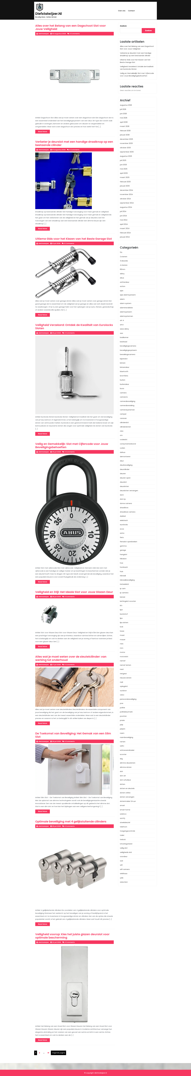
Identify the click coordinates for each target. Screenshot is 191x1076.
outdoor (123, 690)
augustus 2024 (126, 207)
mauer (122, 639)
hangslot (123, 554)
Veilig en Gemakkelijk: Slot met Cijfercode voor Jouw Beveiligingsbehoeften (137, 74)
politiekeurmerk (126, 712)
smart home (125, 810)
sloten (122, 784)
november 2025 (126, 143)
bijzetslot (124, 359)
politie (122, 707)
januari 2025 (125, 186)
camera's (124, 397)
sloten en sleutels (127, 788)
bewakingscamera (127, 354)
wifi (121, 865)
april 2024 (124, 224)
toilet (122, 835)
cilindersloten (125, 427)
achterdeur (124, 282)
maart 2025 (124, 177)
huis (121, 571)
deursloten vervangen (129, 490)
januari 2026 (125, 135)
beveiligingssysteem (128, 350)
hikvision (123, 558)
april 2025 (124, 173)
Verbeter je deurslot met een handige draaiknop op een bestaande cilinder (135, 54)
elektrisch (124, 520)
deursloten (124, 486)
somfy (122, 818)
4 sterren (123, 265)
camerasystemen (127, 410)
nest (122, 669)
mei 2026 (123, 118)
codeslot (123, 439)
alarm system (125, 303)
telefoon (123, 827)
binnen (122, 363)
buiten (122, 380)
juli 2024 (123, 211)
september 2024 (127, 203)
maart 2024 (124, 228)
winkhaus (123, 873)
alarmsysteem (126, 312)
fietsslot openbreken (128, 541)
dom (122, 495)
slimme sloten (126, 767)
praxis (122, 720)
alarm (122, 299)
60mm (122, 269)
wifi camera (125, 869)
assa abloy (124, 329)
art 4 (122, 320)
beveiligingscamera (128, 346)
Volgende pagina (58, 1053)
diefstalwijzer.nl (48, 13)
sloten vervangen (127, 797)
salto (122, 746)
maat (122, 635)
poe (121, 703)
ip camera (124, 592)
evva (122, 529)
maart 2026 (124, 126)
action (122, 286)
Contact (131, 11)
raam (122, 733)
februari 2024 (125, 233)
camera (123, 393)
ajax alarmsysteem (128, 295)
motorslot (124, 656)
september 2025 (127, 152)
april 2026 (124, 122)
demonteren (125, 456)
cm (121, 435)
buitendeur (124, 384)
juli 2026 (123, 109)
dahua (122, 452)
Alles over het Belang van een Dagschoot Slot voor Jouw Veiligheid (137, 47)
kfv (121, 605)
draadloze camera (127, 512)
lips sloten (124, 622)
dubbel (123, 516)
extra (122, 533)
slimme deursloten (127, 763)
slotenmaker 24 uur (128, 801)
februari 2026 (125, 130)
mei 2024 (123, 220)
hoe (121, 563)
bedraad (123, 342)
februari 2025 (125, 181)
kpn (121, 610)
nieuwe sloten (125, 678)
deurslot (123, 482)
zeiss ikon (124, 882)
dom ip (123, 499)
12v (121, 252)
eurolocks (124, 524)
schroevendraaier (127, 750)
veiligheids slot (126, 852)
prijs (121, 724)
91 (48, 1053)
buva (122, 388)
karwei (122, 597)
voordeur (123, 856)
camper (123, 414)
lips (121, 618)
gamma (123, 546)
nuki (121, 682)
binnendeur (124, 367)
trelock (123, 839)
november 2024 (126, 194)
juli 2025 (123, 160)
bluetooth (124, 371)
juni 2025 (123, 164)
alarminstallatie (126, 307)
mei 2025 (123, 169)
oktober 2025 (125, 147)
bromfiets (124, 376)
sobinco (123, 814)
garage (123, 550)
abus (122, 278)
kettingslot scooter (128, 601)
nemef (122, 661)
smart (122, 805)
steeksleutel (125, 822)
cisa (121, 431)
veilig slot (124, 848)
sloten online (125, 793)
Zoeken (123, 26)
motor (122, 652)
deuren (123, 473)
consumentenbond (128, 444)
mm (121, 648)
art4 (121, 324)
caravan (123, 418)
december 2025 (126, 139)
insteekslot (124, 584)
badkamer (124, 337)
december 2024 (126, 190)
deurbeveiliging (126, 465)
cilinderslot (124, 422)
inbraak (123, 575)
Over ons (121, 11)
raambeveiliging (126, 737)
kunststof (124, 614)
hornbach (124, 567)
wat (121, 861)
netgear (123, 673)
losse (122, 631)
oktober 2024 (125, 198)
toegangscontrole (127, 831)
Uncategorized (126, 844)
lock (121, 627)
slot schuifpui (125, 780)
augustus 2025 (126, 156)
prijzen (122, 729)
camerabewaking (127, 405)
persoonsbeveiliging (128, 699)
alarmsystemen (126, 316)
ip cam (123, 588)
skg (121, 758)
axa (121, 333)
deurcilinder (124, 469)
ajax (121, 290)
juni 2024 (123, 216)
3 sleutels (124, 261)
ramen (122, 741)
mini (121, 644)
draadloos (124, 507)
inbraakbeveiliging (127, 580)
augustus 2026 (126, 105)
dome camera (126, 503)
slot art (123, 776)
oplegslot (124, 686)
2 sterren (123, 256)
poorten (123, 716)
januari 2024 (125, 237)
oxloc (122, 695)
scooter (123, 754)
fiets (122, 537)
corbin (122, 448)
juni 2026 (123, 113)
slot (121, 771)
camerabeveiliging (127, 401)
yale (121, 878)
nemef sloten (125, 665)
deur (122, 461)
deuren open (125, 478)
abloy (122, 273)
